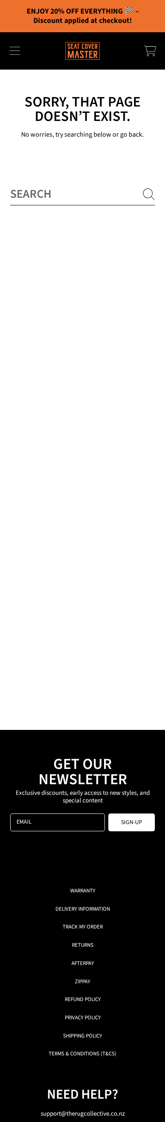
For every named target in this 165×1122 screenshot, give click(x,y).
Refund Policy (83, 999)
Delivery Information (82, 909)
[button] (15, 51)
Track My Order (83, 927)
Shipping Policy (82, 1036)
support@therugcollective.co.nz (83, 1113)
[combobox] (82, 194)
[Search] (149, 194)
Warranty (82, 891)
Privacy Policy (83, 1017)
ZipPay (82, 981)
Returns (83, 945)
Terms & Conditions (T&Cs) (82, 1053)
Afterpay (83, 963)
